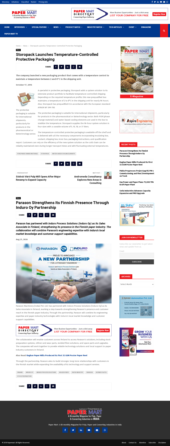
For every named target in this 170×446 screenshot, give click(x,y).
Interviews (19, 27)
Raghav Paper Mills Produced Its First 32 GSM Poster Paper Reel (57, 355)
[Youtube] (89, 430)
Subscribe (152, 443)
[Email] (97, 430)
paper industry (77, 372)
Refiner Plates (101, 372)
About (124, 443)
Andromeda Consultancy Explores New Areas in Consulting (87, 179)
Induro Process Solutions (46, 372)
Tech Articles (115, 27)
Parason (89, 372)
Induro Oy (29, 372)
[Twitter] (73, 430)
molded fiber (64, 372)
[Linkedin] (81, 430)
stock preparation (24, 376)
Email (122, 251)
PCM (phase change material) (27, 154)
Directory (5, 2)
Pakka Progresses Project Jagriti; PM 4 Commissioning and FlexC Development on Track (137, 173)
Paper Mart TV (11, 34)
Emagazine (146, 27)
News (56, 27)
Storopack (45, 154)
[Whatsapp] (105, 430)
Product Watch (72, 27)
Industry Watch (94, 27)
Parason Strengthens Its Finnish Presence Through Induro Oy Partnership (134, 153)
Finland (20, 372)
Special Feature (39, 27)
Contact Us (133, 443)
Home (7, 27)
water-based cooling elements (63, 154)
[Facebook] (65, 430)
